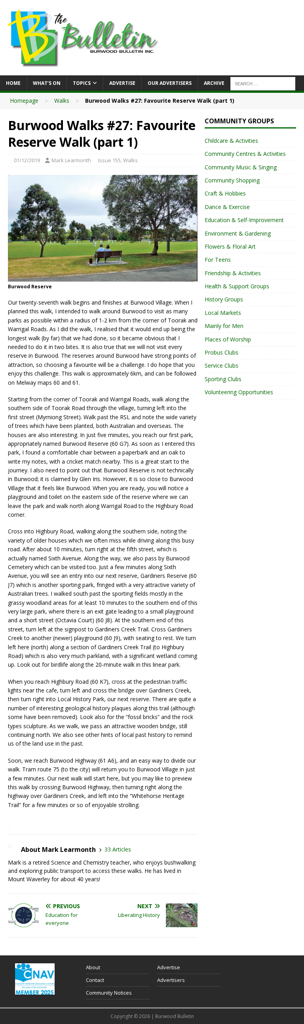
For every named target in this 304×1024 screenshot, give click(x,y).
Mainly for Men (224, 326)
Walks (61, 100)
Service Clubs (221, 365)
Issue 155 (109, 160)
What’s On (47, 83)
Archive (214, 83)
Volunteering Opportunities (239, 392)
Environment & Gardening (238, 233)
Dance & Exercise (227, 207)
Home (13, 83)
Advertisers (171, 980)
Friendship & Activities (233, 273)
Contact (95, 980)
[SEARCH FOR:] (262, 83)
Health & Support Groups (237, 286)
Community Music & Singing (241, 167)
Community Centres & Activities (245, 153)
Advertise (122, 83)
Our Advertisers (170, 83)
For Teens (218, 259)
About (93, 967)
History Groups (224, 299)
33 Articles (117, 849)
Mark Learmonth (71, 160)
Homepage (24, 100)
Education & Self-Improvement (244, 220)
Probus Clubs (221, 352)
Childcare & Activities (231, 140)
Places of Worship (228, 339)
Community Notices (109, 992)
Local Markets (223, 312)
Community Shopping (232, 180)
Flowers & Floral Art (230, 246)
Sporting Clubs (223, 379)
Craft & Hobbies (225, 193)
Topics (82, 83)
